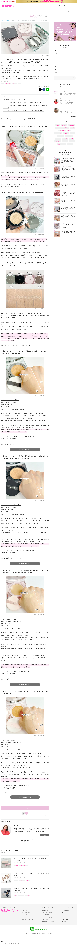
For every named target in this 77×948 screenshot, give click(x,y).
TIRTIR (28, 880)
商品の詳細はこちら (25, 449)
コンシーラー (22, 880)
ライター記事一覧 (44, 835)
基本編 (72, 127)
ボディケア (56, 60)
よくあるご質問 (68, 11)
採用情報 (50, 933)
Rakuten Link (65, 919)
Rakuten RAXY (7, 6)
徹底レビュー (8, 83)
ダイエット (57, 141)
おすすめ (16, 865)
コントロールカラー (23, 865)
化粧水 (72, 138)
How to (16, 880)
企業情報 (27, 933)
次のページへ (25, 808)
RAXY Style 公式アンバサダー (62, 127)
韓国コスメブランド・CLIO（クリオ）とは (14, 99)
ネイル (55, 66)
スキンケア (57, 50)
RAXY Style (23, 11)
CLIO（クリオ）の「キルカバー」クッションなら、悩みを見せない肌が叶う (23, 110)
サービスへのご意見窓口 (47, 917)
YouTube (64, 921)
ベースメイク (7, 81)
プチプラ (58, 138)
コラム (55, 69)
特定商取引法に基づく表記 (48, 921)
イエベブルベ (69, 136)
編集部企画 (71, 125)
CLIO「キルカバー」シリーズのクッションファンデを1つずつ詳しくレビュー (24, 102)
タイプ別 (70, 144)
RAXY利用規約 (45, 919)
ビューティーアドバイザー (28, 919)
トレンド (66, 133)
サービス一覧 (3, 943)
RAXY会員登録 (65, 910)
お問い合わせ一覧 (12, 943)
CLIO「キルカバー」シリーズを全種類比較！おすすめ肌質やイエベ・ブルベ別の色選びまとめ (25, 106)
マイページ (24, 914)
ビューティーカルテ (26, 917)
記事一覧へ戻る (25, 841)
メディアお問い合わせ (47, 912)
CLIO (19, 83)
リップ (72, 133)
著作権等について (42, 933)
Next (46, 816)
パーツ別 (65, 138)
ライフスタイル (61, 144)
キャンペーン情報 (38, 11)
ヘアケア (56, 63)
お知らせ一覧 (45, 910)
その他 (55, 72)
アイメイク (56, 57)
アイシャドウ (58, 133)
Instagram (64, 914)
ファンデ (14, 83)
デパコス (65, 141)
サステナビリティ (21, 943)
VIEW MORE (73, 116)
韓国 (2, 83)
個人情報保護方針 (34, 933)
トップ (8, 11)
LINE (63, 917)
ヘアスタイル (60, 136)
